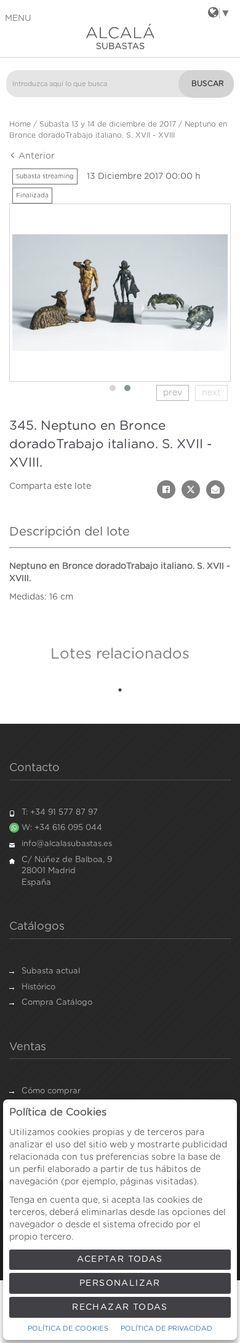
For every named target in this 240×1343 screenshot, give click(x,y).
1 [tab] (120, 690)
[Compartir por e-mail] (215, 489)
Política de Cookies (68, 1328)
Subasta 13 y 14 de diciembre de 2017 (107, 124)
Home (20, 124)
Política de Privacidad (166, 1328)
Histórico (38, 987)
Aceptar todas (119, 1259)
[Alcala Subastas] (120, 36)
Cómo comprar (51, 1091)
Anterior (35, 156)
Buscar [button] (207, 83)
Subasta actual (51, 971)
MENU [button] (18, 18)
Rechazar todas (120, 1307)
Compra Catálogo (57, 1003)
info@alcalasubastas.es (67, 844)
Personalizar (120, 1283)
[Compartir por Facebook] (166, 489)
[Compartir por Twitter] (191, 489)
